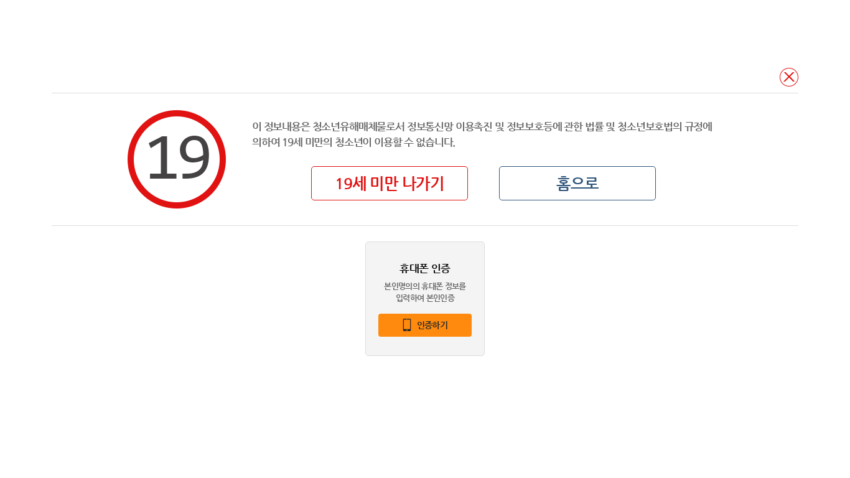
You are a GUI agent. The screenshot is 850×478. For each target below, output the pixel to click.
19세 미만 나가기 (389, 183)
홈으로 (577, 183)
